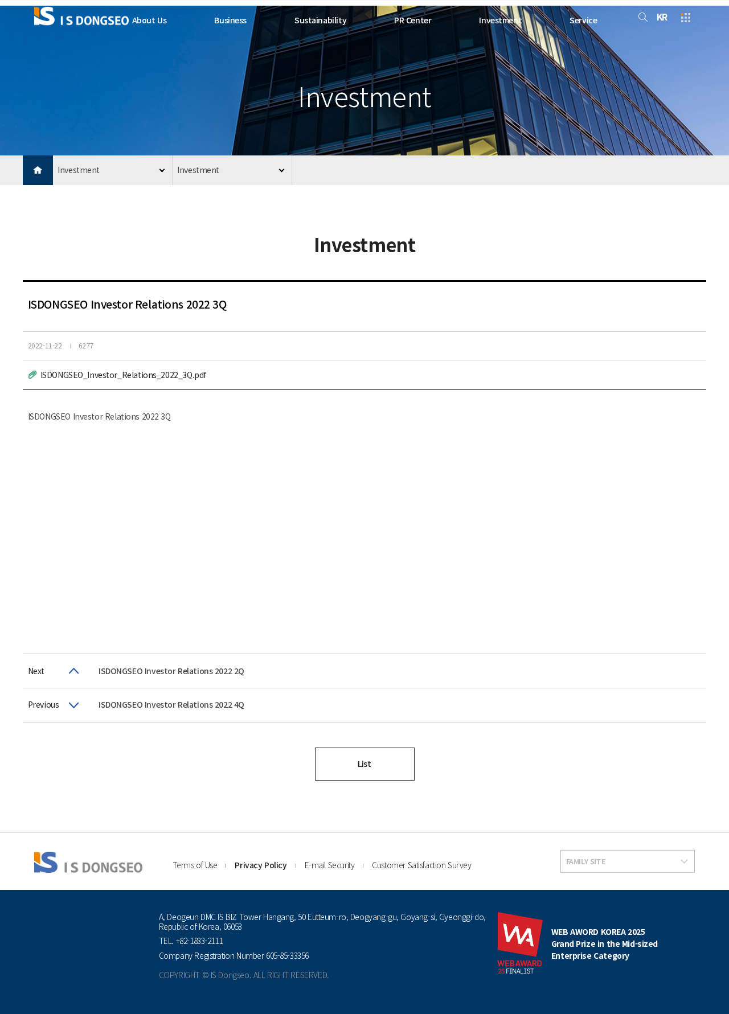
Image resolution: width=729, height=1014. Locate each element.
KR (662, 16)
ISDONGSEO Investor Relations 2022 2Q (171, 670)
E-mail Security (330, 865)
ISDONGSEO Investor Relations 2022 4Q (171, 704)
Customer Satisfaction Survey (421, 865)
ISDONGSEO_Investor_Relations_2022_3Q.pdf (123, 374)
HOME (38, 170)
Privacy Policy (260, 865)
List (364, 763)
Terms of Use (195, 865)
